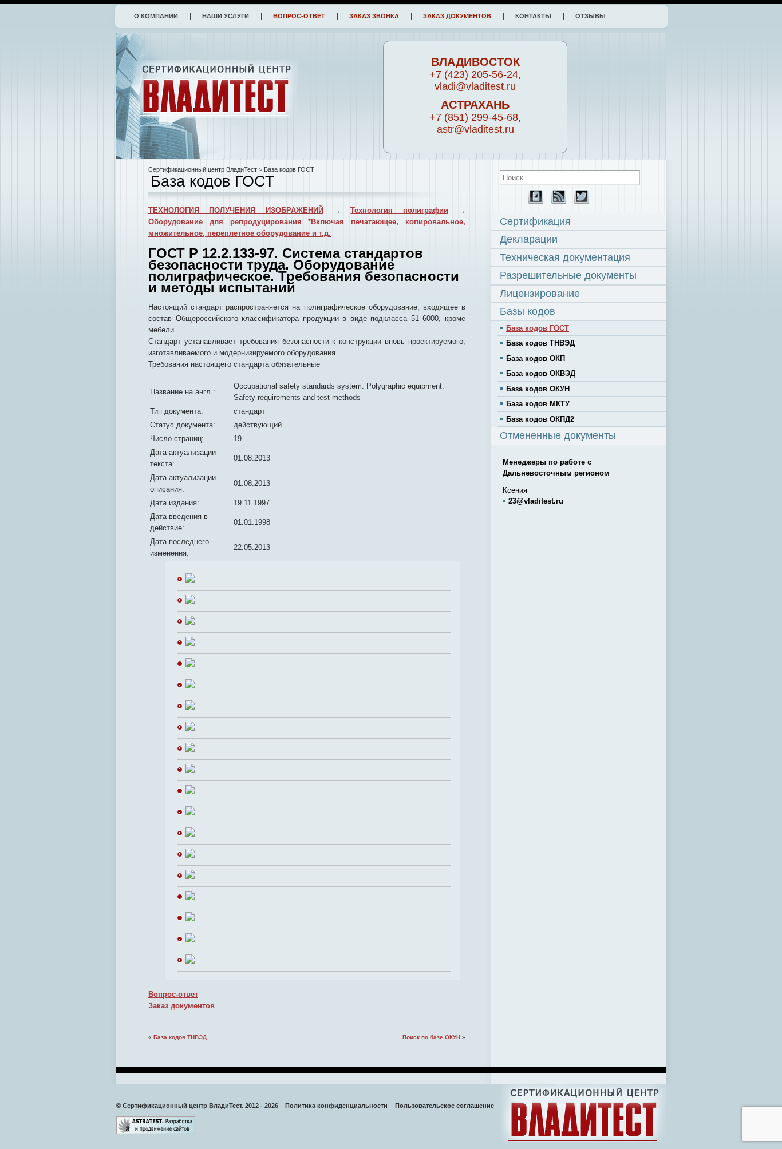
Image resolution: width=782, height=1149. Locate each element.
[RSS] (556, 201)
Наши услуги (225, 16)
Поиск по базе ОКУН (431, 1037)
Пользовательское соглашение (444, 1105)
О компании (156, 16)
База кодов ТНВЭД (180, 1037)
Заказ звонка (374, 16)
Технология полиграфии (399, 210)
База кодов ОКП (535, 358)
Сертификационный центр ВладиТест (202, 169)
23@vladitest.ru (535, 501)
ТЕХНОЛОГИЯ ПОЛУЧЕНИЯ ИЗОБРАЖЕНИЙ (235, 210)
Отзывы (590, 16)
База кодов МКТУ (538, 403)
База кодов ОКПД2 (540, 419)
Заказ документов (457, 16)
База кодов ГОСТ (537, 328)
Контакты (533, 16)
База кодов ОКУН (538, 389)
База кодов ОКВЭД (540, 373)
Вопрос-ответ (299, 16)
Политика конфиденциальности (336, 1105)
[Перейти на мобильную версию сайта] (533, 201)
